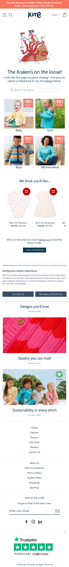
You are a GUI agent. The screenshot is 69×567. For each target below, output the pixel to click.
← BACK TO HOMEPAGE (34, 250)
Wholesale (34, 482)
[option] (34, 4)
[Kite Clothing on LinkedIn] (40, 522)
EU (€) (55, 15)
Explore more (34, 311)
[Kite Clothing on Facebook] (26, 522)
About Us (34, 463)
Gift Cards (34, 442)
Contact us (44, 239)
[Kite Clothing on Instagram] (33, 522)
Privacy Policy (34, 472)
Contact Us (34, 452)
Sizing (34, 427)
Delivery (34, 432)
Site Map (34, 487)
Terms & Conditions (34, 468)
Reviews (34, 447)
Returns (34, 437)
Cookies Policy (34, 477)
